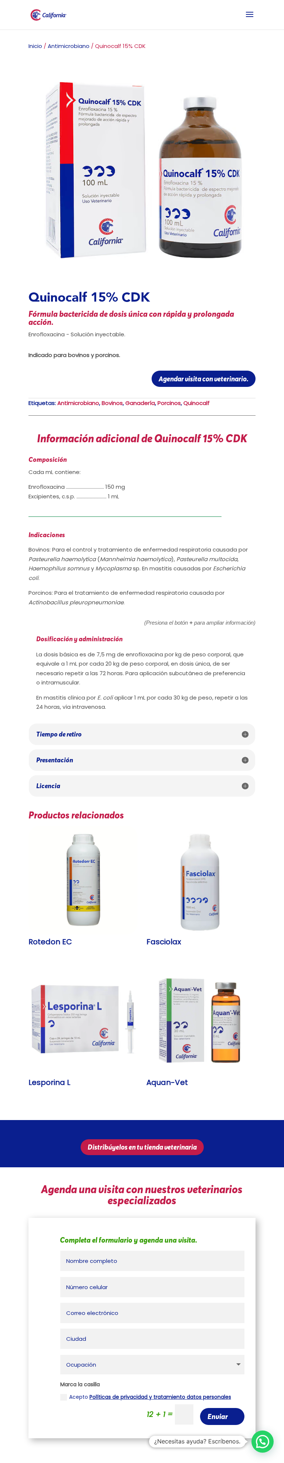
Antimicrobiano (68, 46)
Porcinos (169, 403)
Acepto (150, 1397)
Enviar (217, 1416)
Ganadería (140, 403)
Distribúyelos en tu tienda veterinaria (142, 1147)
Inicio (35, 46)
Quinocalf (196, 403)
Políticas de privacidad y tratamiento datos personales (160, 1397)
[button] (262, 1442)
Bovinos (112, 403)
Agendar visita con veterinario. (203, 379)
